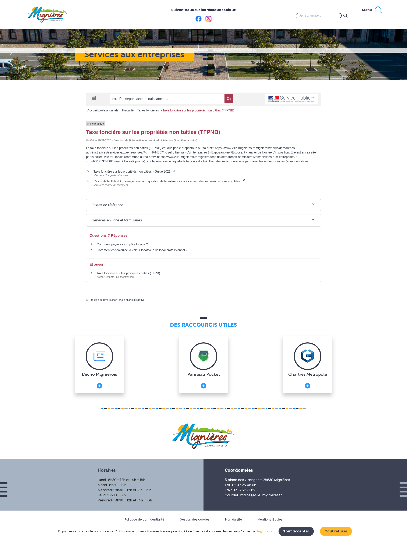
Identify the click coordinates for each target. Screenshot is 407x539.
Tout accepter (296, 531)
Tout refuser (336, 531)
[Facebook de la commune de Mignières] (357, 15)
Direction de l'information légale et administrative (117, 299)
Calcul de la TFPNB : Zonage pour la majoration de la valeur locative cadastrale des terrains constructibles (167, 181)
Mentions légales (270, 519)
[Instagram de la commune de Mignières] (366, 15)
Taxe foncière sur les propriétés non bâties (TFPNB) (198, 110)
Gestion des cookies (194, 519)
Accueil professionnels (103, 110)
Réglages (263, 531)
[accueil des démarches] (94, 98)
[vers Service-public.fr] (291, 99)
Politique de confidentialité (144, 519)
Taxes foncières (148, 110)
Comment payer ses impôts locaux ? (122, 244)
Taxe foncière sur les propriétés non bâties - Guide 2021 (132, 171)
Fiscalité (128, 110)
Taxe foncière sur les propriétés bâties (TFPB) (128, 273)
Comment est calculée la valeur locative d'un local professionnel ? (142, 250)
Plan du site (233, 519)
